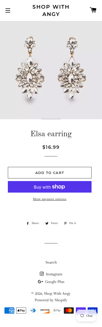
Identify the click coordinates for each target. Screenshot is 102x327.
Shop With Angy (51, 10)
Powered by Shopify (51, 300)
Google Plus (54, 281)
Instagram (54, 274)
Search (51, 262)
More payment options (49, 199)
